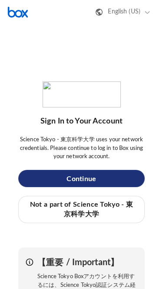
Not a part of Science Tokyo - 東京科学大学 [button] (81, 209)
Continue (81, 178)
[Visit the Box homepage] (18, 12)
